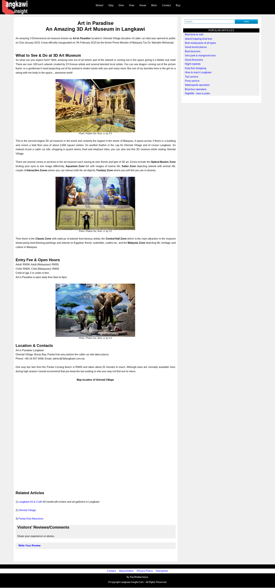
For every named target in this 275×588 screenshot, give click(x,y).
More (154, 5)
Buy (178, 5)
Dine (121, 5)
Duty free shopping (195, 68)
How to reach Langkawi (198, 72)
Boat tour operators (195, 89)
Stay (110, 5)
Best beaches (192, 51)
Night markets (193, 64)
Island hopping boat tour (198, 38)
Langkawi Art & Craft (30, 501)
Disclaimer (162, 571)
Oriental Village (27, 510)
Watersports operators (197, 85)
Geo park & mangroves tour (200, 55)
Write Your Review (29, 545)
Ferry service (192, 80)
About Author (126, 571)
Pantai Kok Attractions (30, 518)
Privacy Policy (145, 571)
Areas (142, 5)
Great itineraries (194, 59)
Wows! (99, 5)
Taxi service (191, 76)
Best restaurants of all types (200, 43)
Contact (166, 5)
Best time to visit (194, 34)
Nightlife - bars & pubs (197, 93)
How (131, 5)
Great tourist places (196, 47)
